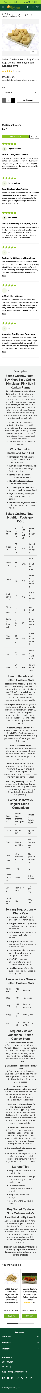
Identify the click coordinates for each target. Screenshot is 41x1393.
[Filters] (31, 137)
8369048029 (7, 1362)
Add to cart (28, 100)
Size (3, 88)
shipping (15, 80)
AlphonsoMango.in (13, 1388)
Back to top (19, 1332)
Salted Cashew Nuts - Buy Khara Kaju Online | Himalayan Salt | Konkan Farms (17, 15)
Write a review (15, 136)
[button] (37, 7)
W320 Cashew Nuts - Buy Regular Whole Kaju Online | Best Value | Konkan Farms (11, 1296)
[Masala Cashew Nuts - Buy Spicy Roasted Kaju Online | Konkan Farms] (29, 1278)
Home (4, 13)
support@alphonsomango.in (14, 1371)
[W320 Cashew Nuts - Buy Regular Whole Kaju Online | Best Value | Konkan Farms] (11, 1278)
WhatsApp (6, 1366)
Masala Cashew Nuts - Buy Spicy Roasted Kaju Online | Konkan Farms (30, 1294)
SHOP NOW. (32, 2)
